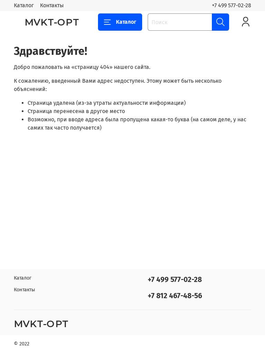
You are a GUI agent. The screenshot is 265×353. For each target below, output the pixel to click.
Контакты (52, 5)
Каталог (24, 5)
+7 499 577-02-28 (231, 5)
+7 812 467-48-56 (175, 296)
